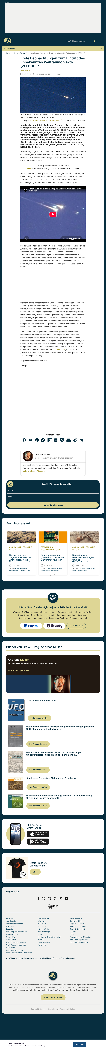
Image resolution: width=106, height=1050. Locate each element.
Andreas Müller (25, 71)
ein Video (61, 349)
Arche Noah (24, 568)
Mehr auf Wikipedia (16, 670)
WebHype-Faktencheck (79, 942)
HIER (29, 168)
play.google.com (38, 842)
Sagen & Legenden (77, 924)
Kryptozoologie (44, 932)
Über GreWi (10, 947)
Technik (73, 932)
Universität (55, 570)
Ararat (17, 568)
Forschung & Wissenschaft (16, 932)
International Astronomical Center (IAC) (47, 120)
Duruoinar (22, 570)
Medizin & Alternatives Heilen (49, 937)
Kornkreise (42, 926)
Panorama (42, 945)
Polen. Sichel (90, 568)
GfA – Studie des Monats (16, 942)
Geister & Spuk (12, 934)
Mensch (41, 939)
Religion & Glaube (76, 921)
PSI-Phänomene (76, 918)
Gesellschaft (11, 939)
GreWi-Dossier (43, 918)
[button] (24, 440)
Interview (41, 921)
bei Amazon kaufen (39, 718)
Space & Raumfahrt (20, 53)
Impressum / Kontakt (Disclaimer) (19, 953)
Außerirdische (51, 568)
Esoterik (9, 929)
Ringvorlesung (46, 570)
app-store (38, 834)
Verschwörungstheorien (79, 939)
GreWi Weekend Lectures (16, 945)
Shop (35, 872)
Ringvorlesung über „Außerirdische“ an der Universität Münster (52, 557)
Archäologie (15, 547)
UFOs (58, 550)
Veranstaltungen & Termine (80, 937)
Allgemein (10, 918)
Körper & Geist (43, 929)
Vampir (74, 570)
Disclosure (10, 926)
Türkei (28, 570)
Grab (79, 568)
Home (8, 53)
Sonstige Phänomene (78, 926)
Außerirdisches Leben (14, 924)
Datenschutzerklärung (14, 950)
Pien (83, 568)
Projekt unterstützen (53, 997)
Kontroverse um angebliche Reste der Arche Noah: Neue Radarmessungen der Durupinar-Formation (20, 560)
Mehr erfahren (76, 626)
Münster (59, 568)
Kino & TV (42, 924)
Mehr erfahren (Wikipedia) (34, 471)
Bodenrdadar (13, 570)
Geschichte (10, 937)
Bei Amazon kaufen (38, 806)
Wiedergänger (82, 570)
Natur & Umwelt (44, 942)
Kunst (40, 934)
